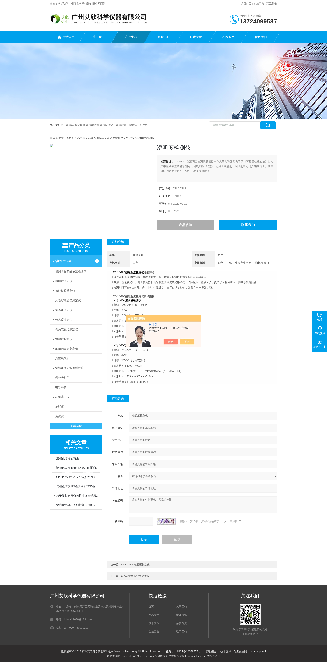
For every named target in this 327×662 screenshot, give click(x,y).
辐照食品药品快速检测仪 (70, 271)
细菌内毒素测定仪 (66, 348)
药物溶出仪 (62, 396)
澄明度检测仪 (115, 138)
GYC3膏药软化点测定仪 (135, 575)
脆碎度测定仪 (63, 281)
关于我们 (99, 37)
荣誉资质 (181, 623)
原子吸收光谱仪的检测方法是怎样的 (78, 495)
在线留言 (259, 3)
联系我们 (271, 3)
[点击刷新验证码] (166, 521)
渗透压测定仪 (63, 310)
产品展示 (154, 614)
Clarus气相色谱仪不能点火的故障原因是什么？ (78, 477)
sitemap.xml (258, 651)
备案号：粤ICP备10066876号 (183, 651)
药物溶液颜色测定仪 (68, 300)
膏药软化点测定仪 (66, 329)
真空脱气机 (62, 358)
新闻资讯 (181, 614)
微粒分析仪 (62, 377)
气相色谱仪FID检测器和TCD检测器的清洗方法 (78, 486)
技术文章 (196, 37)
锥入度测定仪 (63, 319)
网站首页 (68, 37)
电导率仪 (61, 387)
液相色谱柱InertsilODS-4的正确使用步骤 (78, 467)
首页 (69, 138)
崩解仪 (59, 406)
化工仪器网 (240, 651)
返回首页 (246, 3)
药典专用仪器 (96, 138)
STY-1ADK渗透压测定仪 (135, 564)
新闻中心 (163, 37)
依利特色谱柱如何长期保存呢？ (76, 504)
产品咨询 (185, 225)
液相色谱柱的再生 (67, 458)
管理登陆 (210, 651)
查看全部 (76, 426)
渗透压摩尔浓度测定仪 (69, 368)
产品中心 (131, 37)
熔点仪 (59, 416)
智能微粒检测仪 (65, 290)
